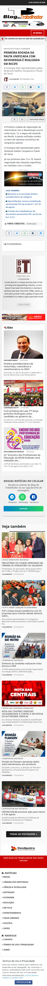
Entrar (23, 509)
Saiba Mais (23, 304)
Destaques (8, 892)
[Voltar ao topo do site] (43, 542)
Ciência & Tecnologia (14, 887)
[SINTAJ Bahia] (23, 317)
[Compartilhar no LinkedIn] (39, 87)
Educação (8, 902)
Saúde (6, 928)
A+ (22, 119)
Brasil (6, 877)
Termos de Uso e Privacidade (18, 944)
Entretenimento (12, 913)
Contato (8, 939)
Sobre (6, 949)
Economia (8, 897)
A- (14, 119)
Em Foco (7, 907)
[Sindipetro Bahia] (23, 848)
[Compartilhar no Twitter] (15, 87)
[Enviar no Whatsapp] (23, 87)
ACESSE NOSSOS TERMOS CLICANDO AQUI (20, 976)
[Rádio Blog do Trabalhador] (23, 24)
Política (7, 923)
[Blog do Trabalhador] (23, 13)
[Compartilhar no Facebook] (7, 87)
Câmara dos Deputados (15, 882)
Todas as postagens (23, 834)
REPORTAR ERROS (36, 119)
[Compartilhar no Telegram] (31, 87)
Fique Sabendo (11, 918)
